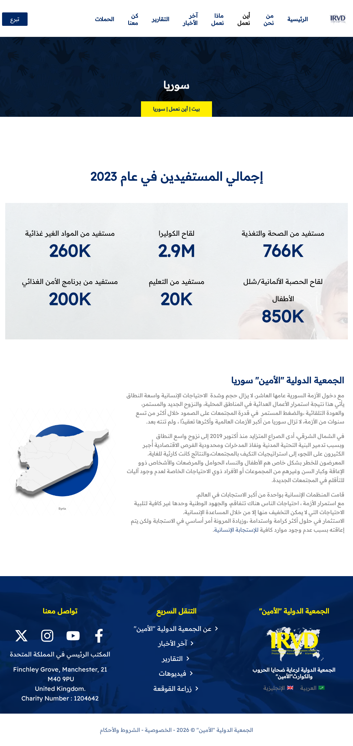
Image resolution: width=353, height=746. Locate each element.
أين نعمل (178, 109)
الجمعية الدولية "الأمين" (224, 729)
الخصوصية (158, 729)
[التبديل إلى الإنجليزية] (84, 19)
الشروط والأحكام (120, 729)
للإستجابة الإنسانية (236, 529)
